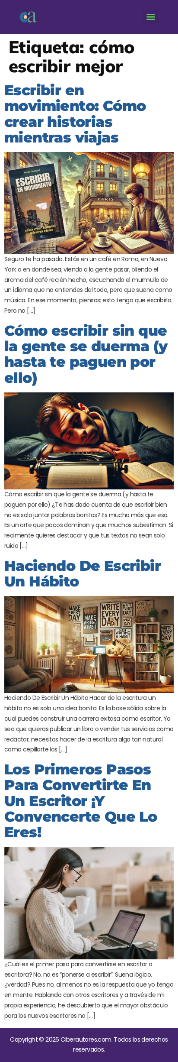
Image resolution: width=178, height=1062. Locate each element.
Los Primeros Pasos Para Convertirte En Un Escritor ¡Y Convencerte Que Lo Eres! (80, 801)
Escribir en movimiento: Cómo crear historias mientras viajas (75, 113)
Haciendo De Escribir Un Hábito (82, 573)
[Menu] (151, 16)
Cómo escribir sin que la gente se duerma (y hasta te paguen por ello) (85, 354)
